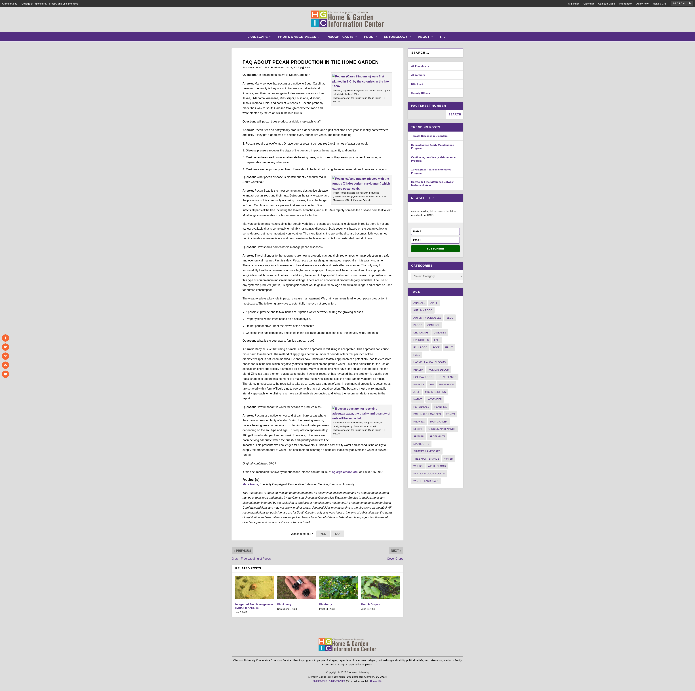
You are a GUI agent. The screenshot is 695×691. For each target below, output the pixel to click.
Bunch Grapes (370, 604)
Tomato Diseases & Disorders (429, 135)
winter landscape (426, 480)
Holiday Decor (438, 369)
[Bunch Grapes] (380, 587)
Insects (418, 384)
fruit (449, 347)
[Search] (690, 3)
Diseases (440, 332)
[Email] (5, 365)
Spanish (418, 436)
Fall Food (420, 347)
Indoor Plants (343, 38)
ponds (450, 414)
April (434, 302)
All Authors (418, 74)
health (418, 369)
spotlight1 (437, 436)
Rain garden (439, 421)
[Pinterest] (5, 356)
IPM (431, 384)
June (416, 391)
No (337, 533)
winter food (437, 466)
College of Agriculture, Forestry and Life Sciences (50, 3)
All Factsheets (420, 66)
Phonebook (625, 3)
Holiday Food (422, 377)
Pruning (419, 421)
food (436, 347)
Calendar (589, 3)
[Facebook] (5, 338)
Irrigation (446, 384)
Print (307, 67)
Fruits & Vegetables (299, 38)
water (448, 458)
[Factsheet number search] (427, 114)
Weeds (417, 466)
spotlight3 (421, 443)
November (434, 399)
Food (371, 38)
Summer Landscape (426, 451)
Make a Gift (659, 3)
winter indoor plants (429, 473)
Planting (440, 406)
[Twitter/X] (5, 347)
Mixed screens (435, 391)
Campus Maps (606, 3)
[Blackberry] (296, 587)
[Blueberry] (338, 587)
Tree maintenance (426, 458)
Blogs (417, 325)
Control (433, 325)
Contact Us (376, 681)
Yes (323, 533)
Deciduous (420, 332)
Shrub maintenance (442, 429)
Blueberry (325, 604)
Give (444, 37)
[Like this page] (5, 374)
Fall (437, 340)
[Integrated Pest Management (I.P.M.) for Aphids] (254, 587)
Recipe (418, 429)
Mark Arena (250, 484)
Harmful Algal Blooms (429, 362)
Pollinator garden (427, 414)
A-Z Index (573, 3)
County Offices (420, 93)
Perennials (421, 406)
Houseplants (447, 377)
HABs (416, 354)
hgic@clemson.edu (345, 472)
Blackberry (284, 604)
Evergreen (421, 340)
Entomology (398, 38)
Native (417, 399)
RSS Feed (417, 84)
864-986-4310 (320, 681)
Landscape (260, 38)
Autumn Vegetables (427, 317)
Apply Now (642, 3)
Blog (450, 317)
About (426, 38)
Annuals (419, 302)
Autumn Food (422, 310)
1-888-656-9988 (337, 681)
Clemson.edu (9, 3)
